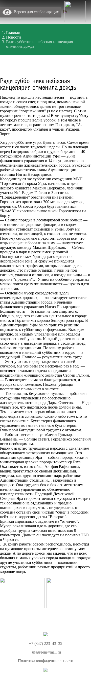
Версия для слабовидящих (35, 12)
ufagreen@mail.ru (46, 652)
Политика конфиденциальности (45, 661)
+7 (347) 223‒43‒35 (45, 643)
